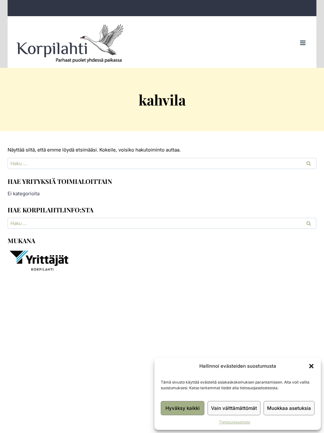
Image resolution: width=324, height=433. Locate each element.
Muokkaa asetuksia (289, 408)
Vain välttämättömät (234, 408)
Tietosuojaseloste (234, 422)
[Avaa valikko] (302, 43)
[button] (311, 366)
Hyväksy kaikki (182, 408)
